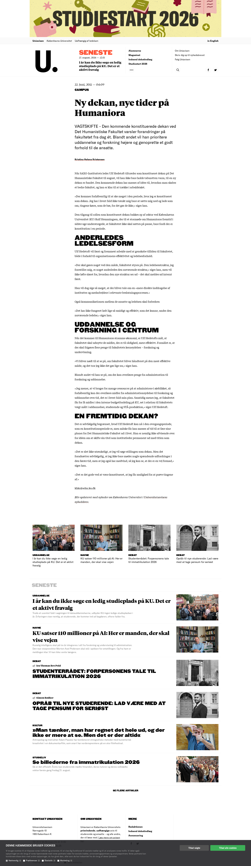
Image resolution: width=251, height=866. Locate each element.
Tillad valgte (194, 848)
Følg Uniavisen (182, 59)
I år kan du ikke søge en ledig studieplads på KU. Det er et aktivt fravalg (100, 66)
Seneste (95, 52)
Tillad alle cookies (227, 848)
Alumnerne (135, 50)
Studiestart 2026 (138, 63)
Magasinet (134, 55)
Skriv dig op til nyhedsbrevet (190, 55)
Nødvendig (14, 860)
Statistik (50, 860)
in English (212, 40)
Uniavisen (38, 40)
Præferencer (32, 860)
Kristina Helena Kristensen (90, 159)
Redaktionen (135, 826)
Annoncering (135, 835)
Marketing (66, 860)
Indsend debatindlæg (140, 59)
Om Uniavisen (182, 50)
